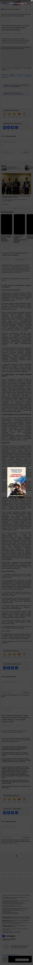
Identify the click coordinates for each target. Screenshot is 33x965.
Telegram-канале (8, 86)
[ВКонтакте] (4, 127)
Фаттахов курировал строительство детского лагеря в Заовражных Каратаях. (16, 76)
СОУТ (26, 877)
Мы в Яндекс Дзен (22, 960)
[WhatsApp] (16, 127)
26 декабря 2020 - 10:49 (6, 262)
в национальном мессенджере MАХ (13, 93)
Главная (4, 877)
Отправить (26, 152)
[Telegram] (12, 127)
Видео (21, 877)
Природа (6, 250)
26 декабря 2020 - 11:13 (7, 33)
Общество (6, 20)
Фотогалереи (13, 877)
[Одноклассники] (8, 127)
